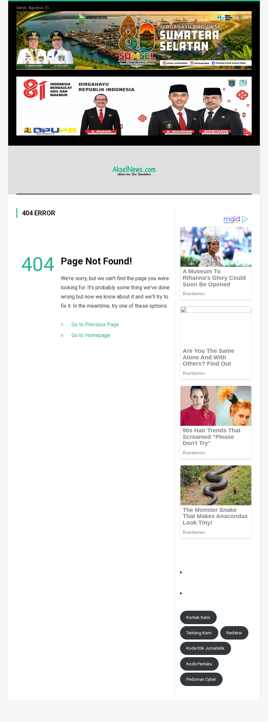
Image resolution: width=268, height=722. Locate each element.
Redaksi (234, 632)
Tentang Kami (199, 632)
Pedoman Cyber (201, 679)
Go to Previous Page (95, 324)
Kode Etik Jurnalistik (205, 648)
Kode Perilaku (199, 663)
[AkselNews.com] (134, 170)
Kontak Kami (198, 617)
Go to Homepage (91, 335)
